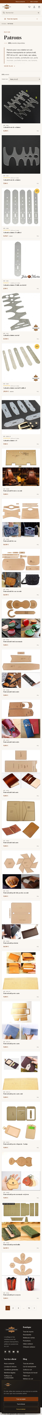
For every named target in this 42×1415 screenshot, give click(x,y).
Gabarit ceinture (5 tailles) (12, 232)
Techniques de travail (30, 1373)
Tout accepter (21, 1399)
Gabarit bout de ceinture (12, 127)
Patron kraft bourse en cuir (12, 491)
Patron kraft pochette (10, 943)
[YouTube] (13, 1352)
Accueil (4, 23)
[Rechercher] (38, 12)
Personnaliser (20, 1409)
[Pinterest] (18, 1352)
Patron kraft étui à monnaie (12, 641)
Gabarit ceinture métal (11, 335)
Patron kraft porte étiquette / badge (15, 1144)
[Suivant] (34, 1308)
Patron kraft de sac (9, 541)
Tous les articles (28, 1363)
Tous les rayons (28, 1331)
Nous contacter (20, 1)
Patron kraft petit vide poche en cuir (16, 893)
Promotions (26, 1341)
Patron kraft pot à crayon (11, 1295)
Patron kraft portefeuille (11, 1244)
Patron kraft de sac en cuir (12, 591)
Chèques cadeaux (29, 1347)
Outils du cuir (27, 1369)
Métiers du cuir (28, 1379)
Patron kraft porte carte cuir (13, 1094)
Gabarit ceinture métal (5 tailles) (14, 388)
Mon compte (34, 1)
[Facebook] (5, 1352)
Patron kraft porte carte (11, 993)
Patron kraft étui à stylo (11, 692)
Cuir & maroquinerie (29, 1366)
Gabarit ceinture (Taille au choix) (14, 285)
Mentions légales (9, 1373)
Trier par (5, 79)
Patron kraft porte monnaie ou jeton (16, 1194)
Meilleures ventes (29, 1338)
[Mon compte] (34, 7)
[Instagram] (9, 1352)
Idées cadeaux (28, 1344)
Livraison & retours (10, 1366)
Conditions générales (11, 1369)
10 (29, 1308)
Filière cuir (26, 1376)
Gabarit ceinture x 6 (10, 440)
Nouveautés (27, 1334)
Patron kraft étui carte (10, 792)
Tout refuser (21, 1404)
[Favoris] (29, 7)
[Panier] (39, 7)
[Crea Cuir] (6, 6)
